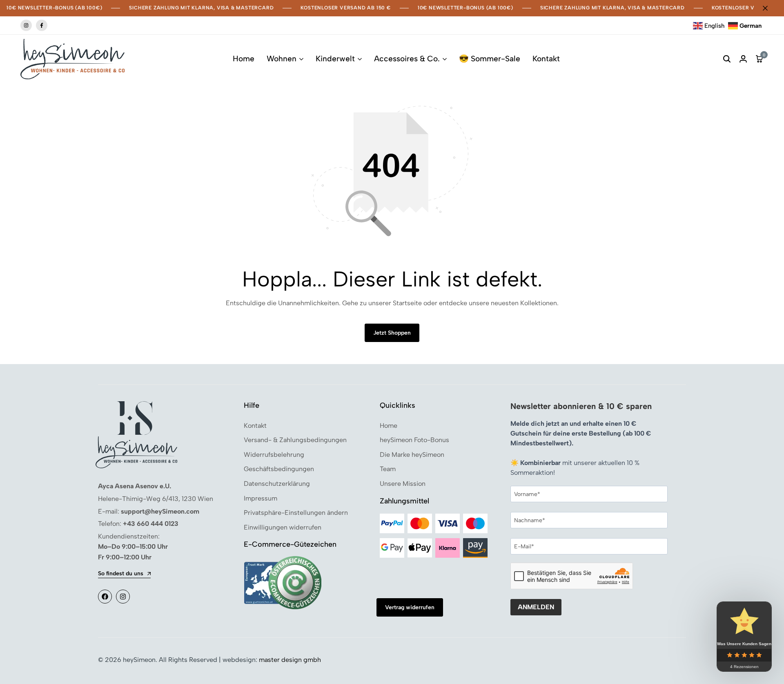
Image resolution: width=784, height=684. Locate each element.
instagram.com (26, 25)
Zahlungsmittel (404, 500)
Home (243, 58)
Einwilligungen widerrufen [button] (282, 527)
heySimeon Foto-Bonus (414, 440)
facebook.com (41, 25)
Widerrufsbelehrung (274, 454)
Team (388, 469)
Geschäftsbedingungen (279, 469)
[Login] (743, 59)
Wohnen (281, 58)
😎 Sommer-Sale (489, 58)
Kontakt (546, 58)
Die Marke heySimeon (412, 454)
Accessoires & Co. (407, 58)
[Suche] (727, 59)
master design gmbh (290, 660)
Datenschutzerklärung (277, 483)
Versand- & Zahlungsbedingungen (295, 440)
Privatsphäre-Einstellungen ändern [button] (296, 512)
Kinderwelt (335, 58)
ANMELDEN (536, 607)
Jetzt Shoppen (392, 332)
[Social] (105, 597)
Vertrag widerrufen (409, 607)
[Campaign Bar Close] (769, 8)
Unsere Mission (402, 483)
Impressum (260, 498)
